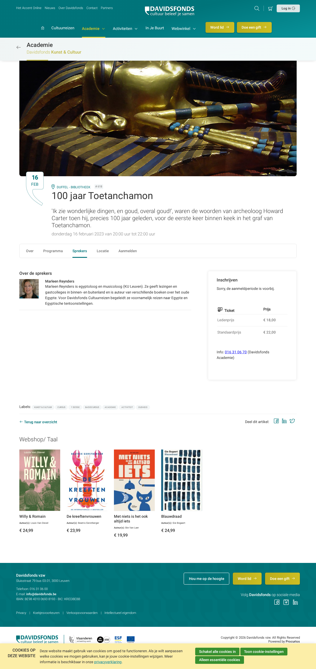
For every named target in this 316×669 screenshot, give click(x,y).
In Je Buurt (155, 28)
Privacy (21, 613)
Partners (107, 8)
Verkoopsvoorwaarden (82, 613)
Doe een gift (252, 27)
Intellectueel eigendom (120, 613)
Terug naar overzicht (40, 422)
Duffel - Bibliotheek (73, 187)
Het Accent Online (28, 8)
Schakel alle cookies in (217, 651)
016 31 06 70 (236, 352)
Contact (92, 8)
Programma (53, 251)
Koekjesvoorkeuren (46, 613)
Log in (286, 8)
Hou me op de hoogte (206, 578)
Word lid (217, 27)
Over (30, 251)
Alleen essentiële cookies (219, 660)
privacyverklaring (108, 662)
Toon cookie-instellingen (264, 651)
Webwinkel (181, 28)
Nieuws (50, 8)
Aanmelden (127, 251)
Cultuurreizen (62, 28)
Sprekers (79, 251)
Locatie (103, 251)
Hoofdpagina (42, 32)
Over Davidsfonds (70, 8)
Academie (91, 28)
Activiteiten (123, 28)
